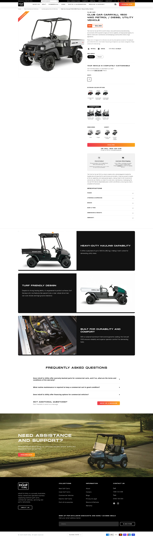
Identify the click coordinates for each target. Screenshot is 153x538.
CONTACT (109, 1)
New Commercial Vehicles (31, 9)
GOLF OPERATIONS (73, 1)
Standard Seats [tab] (94, 106)
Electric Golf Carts (65, 499)
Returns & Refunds (92, 502)
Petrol (91, 56)
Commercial (54, 4)
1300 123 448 (98, 70)
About (88, 488)
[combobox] (50, 1)
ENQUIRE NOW (26, 454)
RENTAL (92, 1)
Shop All (36, 4)
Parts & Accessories (77, 4)
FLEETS (85, 1)
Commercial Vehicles (66, 495)
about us (25, 507)
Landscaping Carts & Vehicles (50, 9)
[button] (115, 4)
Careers (88, 492)
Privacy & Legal (91, 499)
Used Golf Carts (64, 492)
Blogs (88, 495)
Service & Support (97, 4)
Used (63, 4)
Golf (44, 4)
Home (19, 9)
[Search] (57, 1)
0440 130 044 (118, 499)
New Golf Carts (64, 488)
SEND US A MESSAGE (108, 403)
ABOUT (100, 1)
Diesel (100, 56)
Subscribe (127, 524)
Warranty (89, 506)
